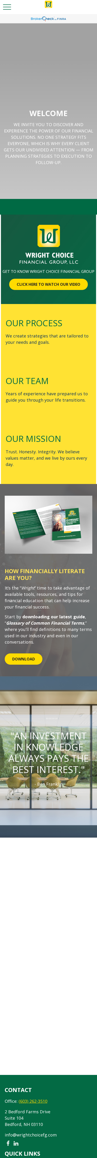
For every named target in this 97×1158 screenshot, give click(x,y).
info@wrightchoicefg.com (31, 1135)
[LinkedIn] (16, 1143)
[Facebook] (8, 1143)
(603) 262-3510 (33, 1101)
